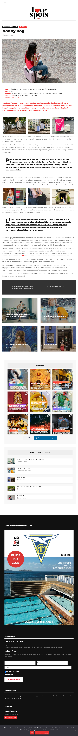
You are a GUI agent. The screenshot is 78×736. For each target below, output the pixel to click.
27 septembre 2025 (24, 470)
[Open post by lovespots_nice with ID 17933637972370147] (18, 379)
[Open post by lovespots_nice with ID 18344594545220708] (40, 402)
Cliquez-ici (16, 97)
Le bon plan (10, 674)
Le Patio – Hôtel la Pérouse (55, 286)
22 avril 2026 (22, 461)
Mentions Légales (42, 733)
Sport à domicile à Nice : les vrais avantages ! (18, 315)
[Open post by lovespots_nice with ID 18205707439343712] (40, 424)
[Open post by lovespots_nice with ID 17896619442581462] (40, 379)
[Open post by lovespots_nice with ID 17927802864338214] (62, 424)
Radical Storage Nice (55, 316)
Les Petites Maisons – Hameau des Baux (29, 486)
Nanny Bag (20, 495)
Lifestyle (23, 26)
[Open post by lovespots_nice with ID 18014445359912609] (62, 402)
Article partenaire (10, 26)
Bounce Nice (50, 345)
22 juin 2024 (22, 480)
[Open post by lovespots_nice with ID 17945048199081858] (18, 424)
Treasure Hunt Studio (17, 345)
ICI (23, 256)
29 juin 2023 (22, 498)
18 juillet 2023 (23, 489)
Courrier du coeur (12, 671)
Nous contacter (11, 717)
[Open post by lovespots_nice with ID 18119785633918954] (62, 379)
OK (32, 733)
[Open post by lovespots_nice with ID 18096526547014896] (18, 402)
